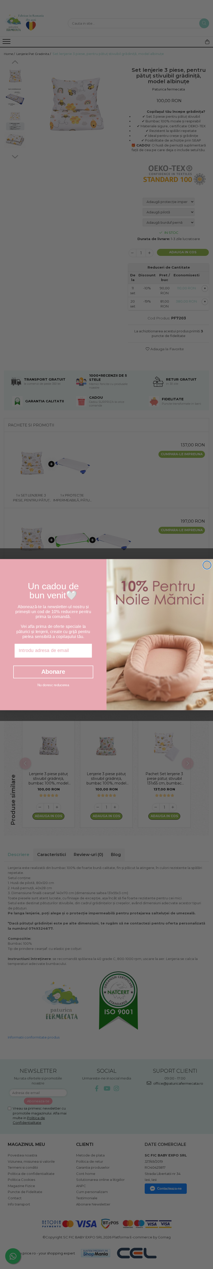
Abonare (53, 671)
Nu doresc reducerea (53, 685)
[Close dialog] (207, 565)
